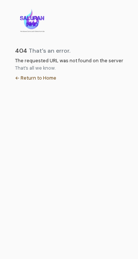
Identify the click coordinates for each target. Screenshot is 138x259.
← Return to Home (35, 78)
